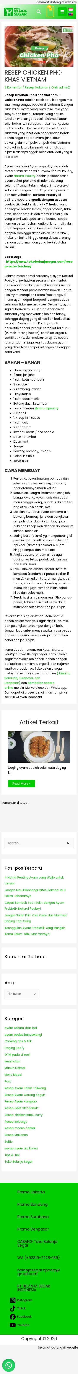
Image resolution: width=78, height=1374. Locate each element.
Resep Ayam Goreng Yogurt (25, 1095)
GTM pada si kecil (17, 1055)
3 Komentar (13, 87)
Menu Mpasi (13, 1075)
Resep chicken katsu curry (24, 1115)
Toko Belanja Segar (19, 1162)
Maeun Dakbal (15, 1068)
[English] (71, 14)
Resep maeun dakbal (20, 1128)
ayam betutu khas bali (21, 1028)
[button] (39, 11)
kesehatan (12, 1061)
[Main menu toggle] (62, 11)
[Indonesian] (71, 9)
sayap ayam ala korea (21, 1148)
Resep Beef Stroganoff (22, 1108)
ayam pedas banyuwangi (23, 1035)
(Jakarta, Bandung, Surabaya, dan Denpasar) (37, 678)
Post (8, 1081)
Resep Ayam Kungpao (21, 1101)
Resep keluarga (16, 1122)
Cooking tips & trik (18, 1041)
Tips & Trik (12, 1155)
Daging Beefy (14, 1048)
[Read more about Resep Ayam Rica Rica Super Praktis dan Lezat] (39, 747)
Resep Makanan (36, 87)
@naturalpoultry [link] (46, 408)
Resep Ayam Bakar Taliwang (25, 1088)
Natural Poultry (25, 176)
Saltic (9, 1142)
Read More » (21, 783)
